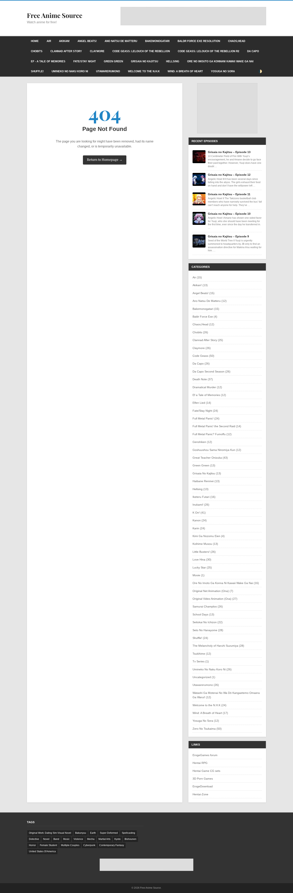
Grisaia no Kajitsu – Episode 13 (229, 152)
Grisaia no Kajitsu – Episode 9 (228, 236)
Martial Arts (104, 839)
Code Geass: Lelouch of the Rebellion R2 (208, 51)
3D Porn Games (203, 778)
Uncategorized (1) (204, 677)
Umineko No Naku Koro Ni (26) (212, 669)
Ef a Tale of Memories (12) (209, 395)
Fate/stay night (84, 61)
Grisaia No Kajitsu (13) (207, 473)
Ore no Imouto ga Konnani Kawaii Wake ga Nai (220, 61)
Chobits (36, 51)
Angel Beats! (87, 41)
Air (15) (197, 277)
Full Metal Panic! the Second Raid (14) (217, 426)
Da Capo (253, 51)
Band (56, 839)
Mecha (90, 839)
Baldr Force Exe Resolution (199, 41)
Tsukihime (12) (202, 653)
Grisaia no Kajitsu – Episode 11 (229, 194)
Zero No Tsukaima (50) (207, 728)
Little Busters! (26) (204, 551)
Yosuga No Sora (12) (206, 720)
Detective (34, 839)
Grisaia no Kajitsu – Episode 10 (229, 213)
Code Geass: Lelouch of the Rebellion (141, 51)
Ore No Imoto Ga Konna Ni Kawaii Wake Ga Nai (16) (226, 583)
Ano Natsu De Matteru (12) (210, 300)
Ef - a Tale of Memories (48, 61)
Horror (32, 845)
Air (49, 41)
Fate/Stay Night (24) (205, 410)
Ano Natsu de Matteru (121, 41)
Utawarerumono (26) (206, 684)
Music (66, 839)
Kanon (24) (200, 520)
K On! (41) (199, 512)
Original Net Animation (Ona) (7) (213, 591)
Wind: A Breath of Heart (185, 71)
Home (35, 41)
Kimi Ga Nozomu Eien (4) (209, 536)
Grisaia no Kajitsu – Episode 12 (229, 174)
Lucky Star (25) (202, 567)
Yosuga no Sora (223, 71)
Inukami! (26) (201, 504)
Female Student (48, 845)
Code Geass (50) (203, 355)
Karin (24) (199, 528)
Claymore (97, 51)
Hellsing (172, 61)
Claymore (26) (202, 348)
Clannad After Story (66, 51)
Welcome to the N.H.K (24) (209, 705)
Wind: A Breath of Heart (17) (210, 713)
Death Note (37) (203, 379)
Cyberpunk (89, 845)
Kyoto (117, 839)
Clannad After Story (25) (208, 340)
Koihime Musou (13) (205, 543)
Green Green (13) (204, 465)
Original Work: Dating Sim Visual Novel (50, 833)
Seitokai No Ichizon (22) (208, 622)
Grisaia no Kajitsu (144, 61)
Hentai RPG (200, 762)
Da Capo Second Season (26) (211, 371)
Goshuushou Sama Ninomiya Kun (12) (217, 449)
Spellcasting (128, 833)
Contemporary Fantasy (111, 845)
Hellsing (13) (200, 489)
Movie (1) (199, 575)
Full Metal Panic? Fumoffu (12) (212, 434)
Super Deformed (109, 833)
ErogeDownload (203, 786)
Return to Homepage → (104, 160)
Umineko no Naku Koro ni (70, 71)
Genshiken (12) (202, 442)
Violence (78, 839)
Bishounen (130, 839)
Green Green (113, 61)
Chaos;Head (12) (203, 324)
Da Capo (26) (201, 363)
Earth (93, 833)
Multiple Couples (70, 845)
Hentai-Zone (200, 794)
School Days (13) (203, 614)
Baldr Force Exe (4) (205, 316)
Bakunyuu (80, 833)
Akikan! (64, 41)
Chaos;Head (236, 41)
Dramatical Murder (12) (207, 387)
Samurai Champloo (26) (208, 606)
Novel (46, 839)
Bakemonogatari (157, 41)
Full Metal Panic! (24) (206, 418)
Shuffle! (37, 71)
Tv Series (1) (201, 661)
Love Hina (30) (202, 559)
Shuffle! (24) (200, 638)
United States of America (42, 851)
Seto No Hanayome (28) (208, 630)
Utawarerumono (108, 71)
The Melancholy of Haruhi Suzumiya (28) (218, 645)
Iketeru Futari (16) (204, 496)
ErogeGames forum (205, 755)
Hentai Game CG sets (206, 770)
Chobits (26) (200, 332)
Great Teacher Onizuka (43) (210, 457)
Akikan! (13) (200, 285)
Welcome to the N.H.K (144, 71)
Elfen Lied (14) (202, 402)
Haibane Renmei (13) (206, 481)
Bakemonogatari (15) (206, 308)
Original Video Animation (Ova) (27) (215, 598)
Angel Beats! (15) (203, 293)
